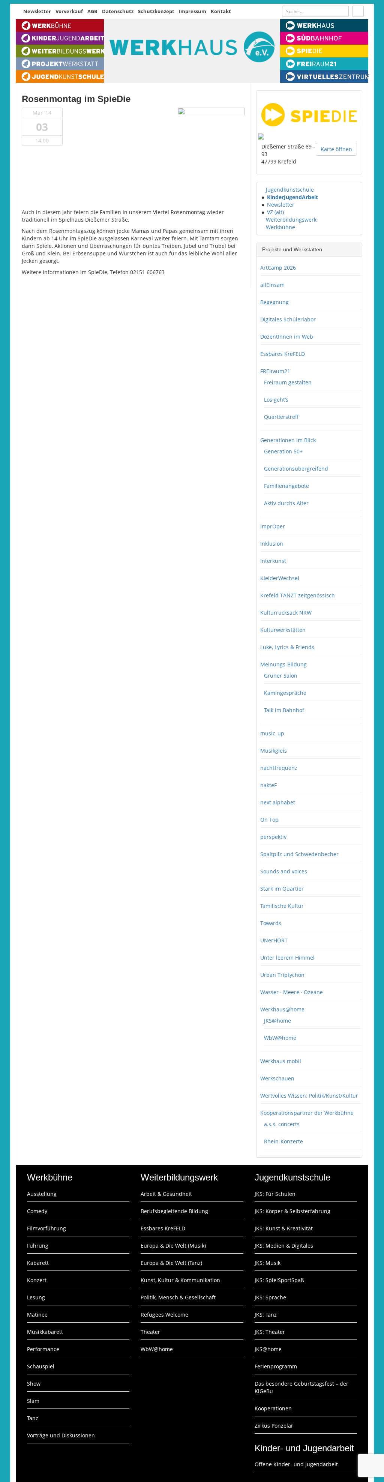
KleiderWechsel (279, 578)
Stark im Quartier (282, 888)
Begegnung (274, 302)
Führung (37, 1245)
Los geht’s (276, 399)
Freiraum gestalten (288, 382)
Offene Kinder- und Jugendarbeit (296, 1464)
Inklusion (271, 543)
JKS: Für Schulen (275, 1193)
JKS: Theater (270, 1331)
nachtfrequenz (278, 767)
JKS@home (277, 1020)
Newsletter (37, 11)
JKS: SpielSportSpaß (279, 1280)
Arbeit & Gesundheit (166, 1193)
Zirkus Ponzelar (274, 1425)
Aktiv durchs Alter (286, 503)
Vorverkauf (69, 11)
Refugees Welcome (164, 1314)
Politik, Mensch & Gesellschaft (178, 1297)
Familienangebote (286, 485)
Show (33, 1383)
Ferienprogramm (276, 1366)
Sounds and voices (283, 871)
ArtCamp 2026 (278, 267)
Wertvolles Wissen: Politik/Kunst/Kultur (309, 1095)
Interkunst (273, 560)
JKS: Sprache (270, 1297)
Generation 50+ (283, 451)
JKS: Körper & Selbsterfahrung (292, 1211)
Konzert (36, 1280)
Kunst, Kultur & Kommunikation (180, 1280)
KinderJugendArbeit (292, 197)
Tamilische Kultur (282, 905)
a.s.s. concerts (282, 1124)
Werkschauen (277, 1078)
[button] (262, 189)
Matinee (37, 1314)
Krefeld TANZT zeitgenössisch (297, 595)
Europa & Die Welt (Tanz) (171, 1262)
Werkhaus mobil (280, 1061)
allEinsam (272, 284)
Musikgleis (273, 750)
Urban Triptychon (282, 974)
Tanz (32, 1418)
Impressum (192, 11)
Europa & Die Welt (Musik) (173, 1245)
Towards (270, 923)
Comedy (37, 1211)
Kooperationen (273, 1408)
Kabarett (38, 1262)
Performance (43, 1349)
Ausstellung (42, 1193)
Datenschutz (118, 11)
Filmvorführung (46, 1228)
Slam (33, 1400)
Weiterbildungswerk (291, 219)
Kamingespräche (285, 692)
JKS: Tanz (266, 1314)
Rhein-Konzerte (283, 1141)
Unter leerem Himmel (287, 957)
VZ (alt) (275, 212)
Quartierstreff (281, 416)
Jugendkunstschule (290, 189)
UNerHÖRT (274, 940)
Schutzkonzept (156, 11)
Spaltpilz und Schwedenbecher (299, 854)
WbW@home (280, 1037)
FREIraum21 (275, 371)
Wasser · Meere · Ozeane (291, 992)
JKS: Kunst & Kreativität (284, 1228)
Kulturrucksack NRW (286, 612)
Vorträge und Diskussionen (61, 1435)
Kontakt (221, 11)
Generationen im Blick (288, 440)
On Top (269, 819)
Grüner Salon (280, 675)
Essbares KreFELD (282, 353)
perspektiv (273, 836)
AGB (92, 11)
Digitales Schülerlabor (288, 319)
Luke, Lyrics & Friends (287, 647)
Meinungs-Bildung (283, 664)
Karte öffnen (336, 149)
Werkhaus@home (282, 1009)
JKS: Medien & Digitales (284, 1245)
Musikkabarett (45, 1331)
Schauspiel (40, 1366)
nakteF (268, 785)
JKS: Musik (267, 1262)
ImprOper (272, 526)
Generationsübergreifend (296, 468)
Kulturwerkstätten (283, 629)
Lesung (36, 1297)
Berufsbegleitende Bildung (174, 1211)
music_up (272, 733)
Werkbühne (280, 227)
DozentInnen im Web (286, 336)
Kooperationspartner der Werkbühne (307, 1112)
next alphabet (277, 802)
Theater (150, 1331)
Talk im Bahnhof (284, 710)
